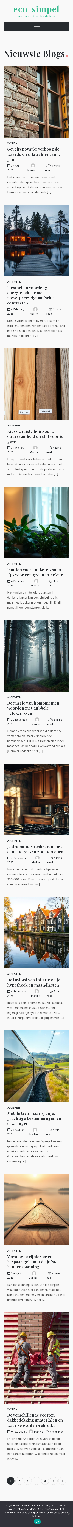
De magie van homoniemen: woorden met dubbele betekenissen (33, 708)
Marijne (38, 1431)
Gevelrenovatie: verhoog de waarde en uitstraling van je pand (34, 154)
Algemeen (14, 282)
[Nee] (68, 1514)
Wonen (12, 143)
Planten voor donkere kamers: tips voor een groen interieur (35, 572)
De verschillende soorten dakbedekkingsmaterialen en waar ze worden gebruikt (35, 1420)
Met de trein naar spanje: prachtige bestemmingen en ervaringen (34, 1118)
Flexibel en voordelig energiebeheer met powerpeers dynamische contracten (30, 295)
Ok (37, 1521)
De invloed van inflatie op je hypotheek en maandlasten (33, 982)
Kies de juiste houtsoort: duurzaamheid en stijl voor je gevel (35, 436)
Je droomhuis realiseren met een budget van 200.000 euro (35, 849)
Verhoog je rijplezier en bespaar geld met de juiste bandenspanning (32, 1261)
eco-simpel (36, 8)
